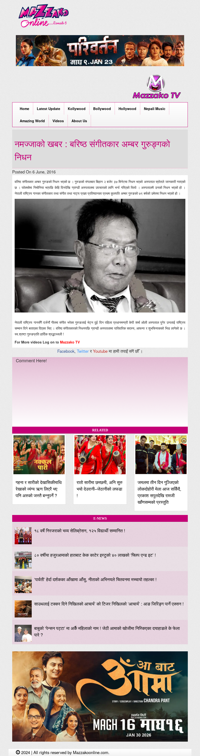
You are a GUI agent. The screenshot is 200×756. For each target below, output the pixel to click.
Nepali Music (154, 108)
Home (24, 108)
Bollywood (102, 108)
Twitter (83, 351)
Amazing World (32, 120)
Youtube (100, 351)
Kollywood (77, 108)
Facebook (65, 351)
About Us (79, 120)
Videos (58, 120)
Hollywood (127, 108)
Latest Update (48, 108)
